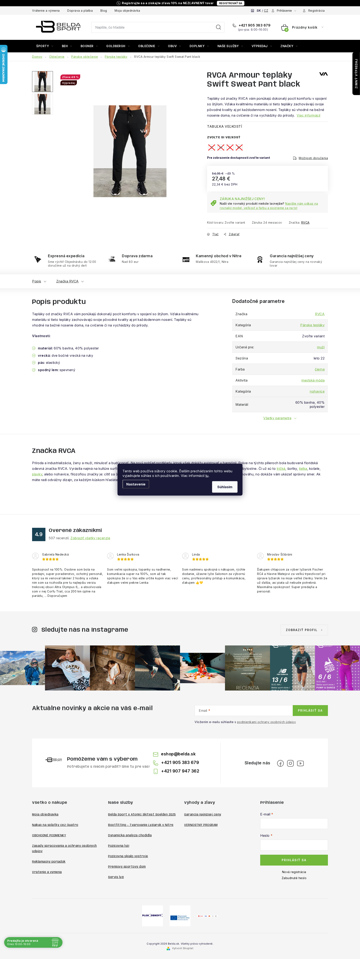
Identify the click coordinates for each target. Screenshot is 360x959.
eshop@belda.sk (178, 753)
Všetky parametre (277, 418)
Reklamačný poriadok (49, 861)
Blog (103, 10)
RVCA (305, 222)
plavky (37, 474)
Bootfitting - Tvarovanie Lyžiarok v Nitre (141, 825)
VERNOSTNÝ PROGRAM (201, 825)
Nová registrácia (294, 872)
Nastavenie (135, 484)
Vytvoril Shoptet (182, 948)
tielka (303, 468)
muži (321, 347)
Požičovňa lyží (118, 845)
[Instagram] (290, 763)
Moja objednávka (127, 10)
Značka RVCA (67, 281)
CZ (266, 10)
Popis (36, 281)
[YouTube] (300, 763)
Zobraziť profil (302, 630)
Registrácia (316, 10)
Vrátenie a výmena (46, 10)
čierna (320, 369)
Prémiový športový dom (127, 866)
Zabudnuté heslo (294, 878)
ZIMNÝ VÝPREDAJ (356, 74)
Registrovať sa (230, 3)
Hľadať (218, 27)
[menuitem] (45, 46)
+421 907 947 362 (180, 771)
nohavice (317, 391)
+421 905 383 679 (254, 25)
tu (207, 475)
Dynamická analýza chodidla (130, 835)
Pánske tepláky (312, 325)
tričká (281, 468)
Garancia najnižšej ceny (202, 814)
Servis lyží (116, 877)
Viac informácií (308, 115)
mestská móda (313, 380)
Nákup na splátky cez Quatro (55, 825)
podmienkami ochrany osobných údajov (266, 722)
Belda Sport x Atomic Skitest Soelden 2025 (142, 814)
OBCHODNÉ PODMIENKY (49, 835)
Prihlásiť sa (310, 710)
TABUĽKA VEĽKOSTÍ (224, 126)
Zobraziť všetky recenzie (90, 538)
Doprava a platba (80, 10)
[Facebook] (280, 763)
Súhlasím (224, 487)
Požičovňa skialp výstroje (128, 856)
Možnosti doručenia (313, 158)
